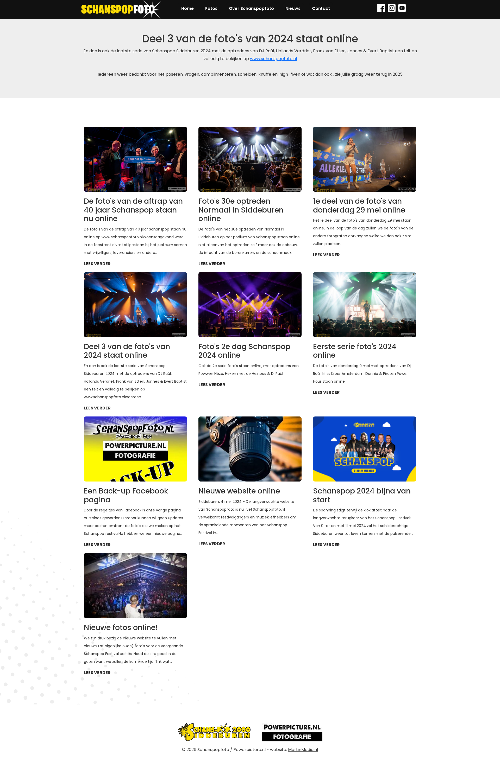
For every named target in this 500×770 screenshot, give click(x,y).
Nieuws (293, 8)
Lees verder (97, 264)
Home (187, 8)
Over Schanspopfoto (251, 8)
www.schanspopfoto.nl (273, 59)
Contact (321, 8)
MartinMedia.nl (303, 750)
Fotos (211, 8)
